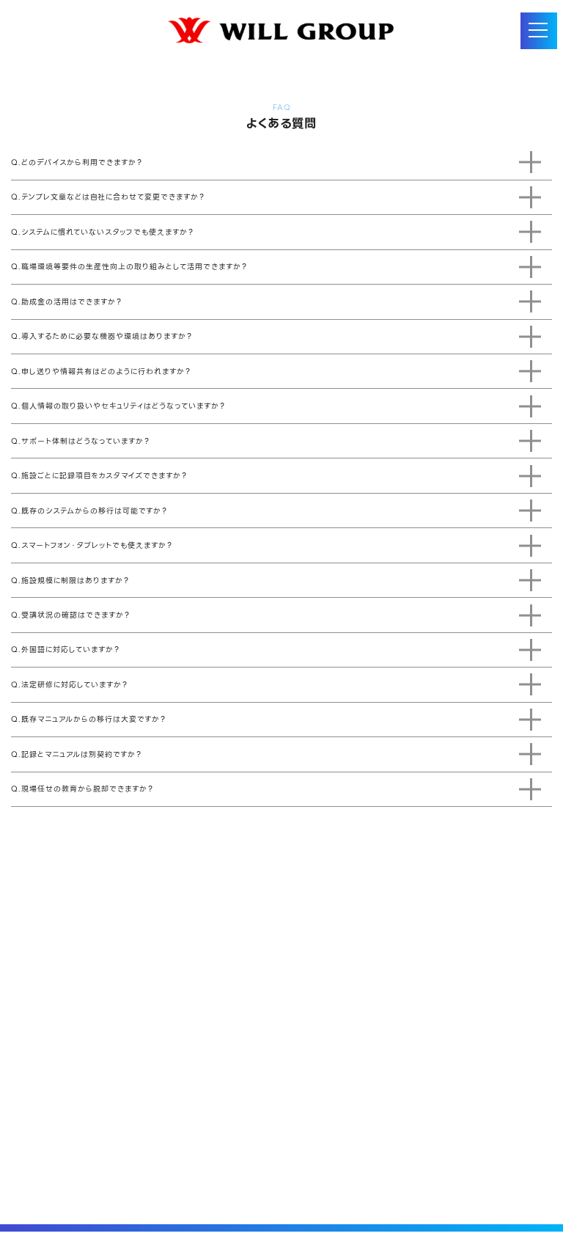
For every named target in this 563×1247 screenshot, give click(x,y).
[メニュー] (538, 30)
